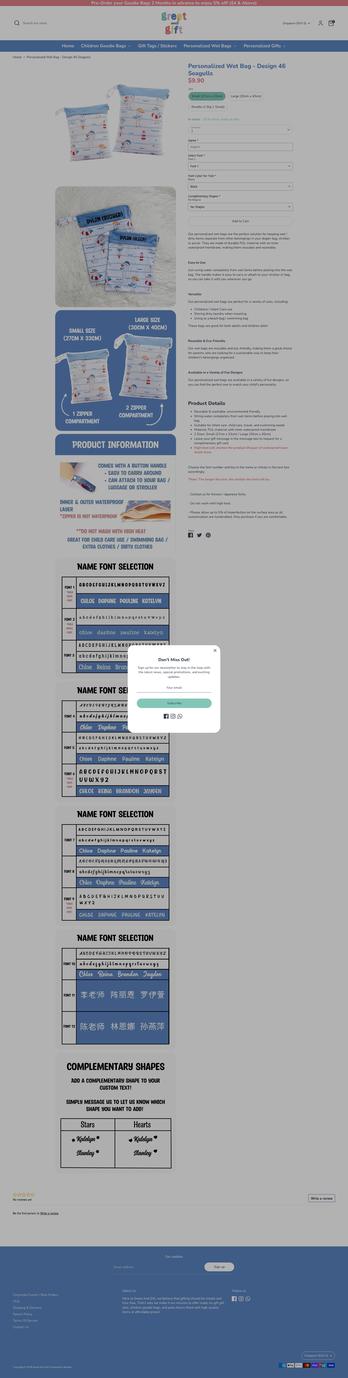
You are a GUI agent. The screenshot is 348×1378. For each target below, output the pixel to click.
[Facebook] (166, 716)
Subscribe (174, 703)
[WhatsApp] (179, 716)
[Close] (215, 650)
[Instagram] (173, 716)
